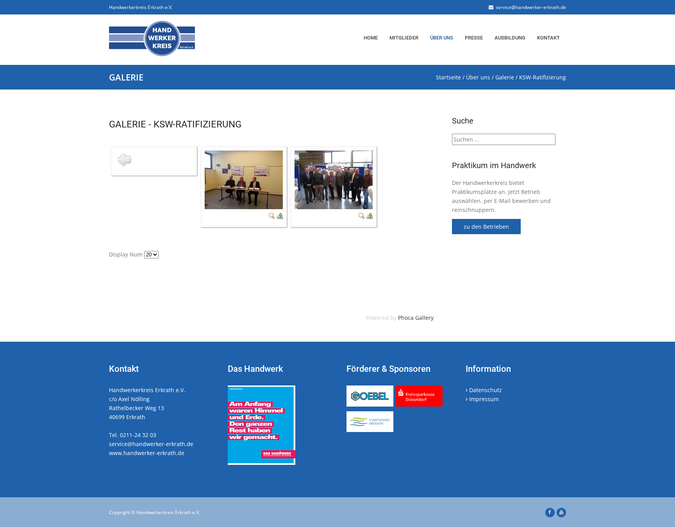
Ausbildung (510, 38)
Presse (474, 38)
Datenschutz (485, 390)
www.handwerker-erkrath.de (146, 453)
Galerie (504, 77)
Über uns (441, 38)
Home (371, 38)
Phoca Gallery (416, 317)
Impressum (483, 399)
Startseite (448, 77)
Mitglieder (403, 38)
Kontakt (548, 38)
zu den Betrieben (486, 226)
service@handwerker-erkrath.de (529, 7)
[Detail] (272, 216)
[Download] (280, 216)
